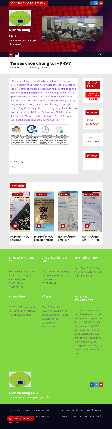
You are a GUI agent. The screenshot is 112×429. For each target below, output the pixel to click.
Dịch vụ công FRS (23, 393)
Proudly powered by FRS (20, 410)
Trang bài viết (95, 416)
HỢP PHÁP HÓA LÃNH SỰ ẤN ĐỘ (43, 238)
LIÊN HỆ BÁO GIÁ (94, 410)
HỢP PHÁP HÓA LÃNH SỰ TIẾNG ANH (91, 240)
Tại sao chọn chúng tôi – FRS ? (74, 416)
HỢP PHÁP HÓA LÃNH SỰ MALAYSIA (67, 240)
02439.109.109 (92, 141)
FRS (17, 422)
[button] (20, 18)
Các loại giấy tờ (91, 194)
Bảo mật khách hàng (76, 410)
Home (13, 67)
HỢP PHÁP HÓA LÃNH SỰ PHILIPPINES (19, 240)
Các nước (17, 194)
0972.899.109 (92, 123)
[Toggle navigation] (16, 54)
